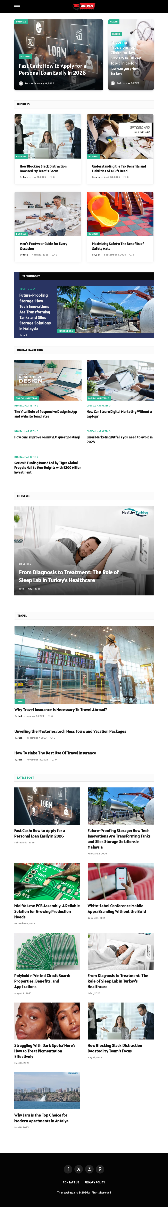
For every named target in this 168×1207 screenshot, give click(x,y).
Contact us (71, 1182)
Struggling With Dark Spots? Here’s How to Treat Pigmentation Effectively (44, 1051)
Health (114, 21)
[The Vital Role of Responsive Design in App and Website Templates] (48, 380)
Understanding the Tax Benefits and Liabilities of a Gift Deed (119, 168)
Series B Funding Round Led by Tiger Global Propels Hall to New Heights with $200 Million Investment (47, 468)
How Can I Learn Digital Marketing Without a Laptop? (119, 414)
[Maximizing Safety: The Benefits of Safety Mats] (120, 214)
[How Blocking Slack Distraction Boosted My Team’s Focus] (48, 136)
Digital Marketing (26, 398)
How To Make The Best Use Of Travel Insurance (55, 753)
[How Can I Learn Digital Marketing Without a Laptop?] (120, 380)
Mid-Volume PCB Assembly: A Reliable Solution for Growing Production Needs (47, 911)
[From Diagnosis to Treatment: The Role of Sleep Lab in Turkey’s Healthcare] (84, 551)
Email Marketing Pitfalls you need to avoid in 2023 (120, 439)
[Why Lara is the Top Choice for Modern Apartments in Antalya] (47, 1090)
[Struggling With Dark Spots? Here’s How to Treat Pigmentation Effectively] (47, 1021)
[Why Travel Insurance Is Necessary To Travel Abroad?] (84, 665)
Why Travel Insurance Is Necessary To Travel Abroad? (61, 709)
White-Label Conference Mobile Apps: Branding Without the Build (117, 908)
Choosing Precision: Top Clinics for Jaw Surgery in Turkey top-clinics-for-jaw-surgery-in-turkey (126, 58)
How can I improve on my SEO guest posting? (47, 437)
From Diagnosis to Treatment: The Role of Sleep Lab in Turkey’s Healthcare (69, 576)
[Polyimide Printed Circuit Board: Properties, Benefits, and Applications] (47, 951)
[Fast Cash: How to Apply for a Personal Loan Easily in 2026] (58, 54)
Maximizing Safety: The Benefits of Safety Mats (118, 246)
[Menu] (17, 6)
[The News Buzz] (84, 6)
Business (21, 21)
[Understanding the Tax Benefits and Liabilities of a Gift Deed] (120, 136)
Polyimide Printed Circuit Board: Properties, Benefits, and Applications (42, 981)
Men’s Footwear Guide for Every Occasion (43, 246)
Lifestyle (25, 563)
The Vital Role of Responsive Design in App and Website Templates (45, 414)
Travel (20, 701)
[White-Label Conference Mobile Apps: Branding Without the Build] (121, 881)
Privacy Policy (95, 1182)
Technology (66, 330)
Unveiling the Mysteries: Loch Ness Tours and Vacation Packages (70, 731)
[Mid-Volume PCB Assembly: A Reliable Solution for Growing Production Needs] (47, 881)
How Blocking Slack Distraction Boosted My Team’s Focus (43, 168)
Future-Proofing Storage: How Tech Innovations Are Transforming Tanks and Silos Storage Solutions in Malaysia (35, 312)
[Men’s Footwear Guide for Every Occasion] (48, 214)
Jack (27, 83)
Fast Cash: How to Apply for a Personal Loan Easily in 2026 (52, 70)
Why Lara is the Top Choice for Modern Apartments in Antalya (41, 1117)
